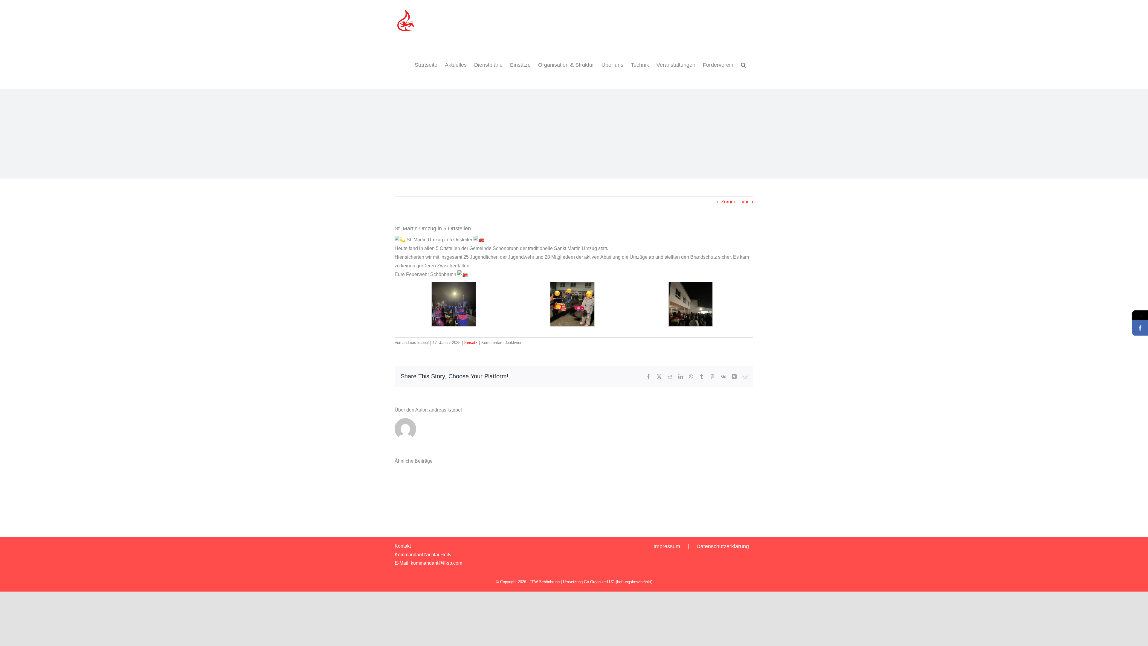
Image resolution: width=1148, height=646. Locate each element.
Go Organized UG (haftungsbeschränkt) (618, 582)
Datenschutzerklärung (723, 546)
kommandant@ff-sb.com (436, 563)
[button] (743, 65)
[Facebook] (1140, 328)
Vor (745, 201)
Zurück (728, 201)
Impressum (667, 546)
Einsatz (470, 342)
